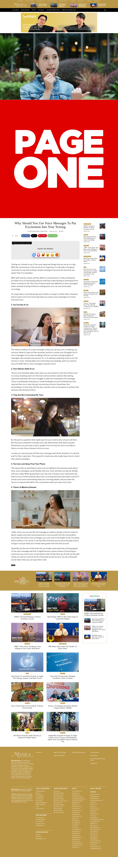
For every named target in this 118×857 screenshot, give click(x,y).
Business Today (87, 224)
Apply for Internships (59, 755)
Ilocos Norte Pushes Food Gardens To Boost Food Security (91, 294)
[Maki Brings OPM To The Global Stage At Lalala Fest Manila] (53, 5)
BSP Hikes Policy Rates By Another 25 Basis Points (102, 4)
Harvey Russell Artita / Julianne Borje (38, 231)
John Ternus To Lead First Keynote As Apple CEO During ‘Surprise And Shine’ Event (90, 271)
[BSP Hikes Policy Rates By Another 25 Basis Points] (93, 5)
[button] (105, 10)
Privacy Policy (94, 755)
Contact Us (39, 752)
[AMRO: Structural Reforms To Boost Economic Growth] (34, 5)
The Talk (13, 565)
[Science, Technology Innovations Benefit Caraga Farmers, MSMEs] (102, 303)
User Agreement (94, 752)
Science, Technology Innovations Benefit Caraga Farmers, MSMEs (91, 304)
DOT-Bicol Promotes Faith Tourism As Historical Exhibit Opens (91, 315)
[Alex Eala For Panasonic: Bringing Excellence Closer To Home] (102, 281)
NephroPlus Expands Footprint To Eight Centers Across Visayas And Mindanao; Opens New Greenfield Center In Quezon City (91, 329)
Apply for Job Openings (60, 752)
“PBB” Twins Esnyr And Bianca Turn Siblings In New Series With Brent (83, 5)
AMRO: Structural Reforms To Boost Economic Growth (43, 4)
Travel (85, 312)
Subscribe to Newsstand (78, 752)
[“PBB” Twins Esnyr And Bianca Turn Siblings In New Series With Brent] (73, 5)
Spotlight (86, 279)
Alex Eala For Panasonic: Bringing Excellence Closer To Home (91, 283)
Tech (85, 267)
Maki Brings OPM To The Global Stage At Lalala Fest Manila (62, 5)
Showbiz (86, 234)
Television (86, 245)
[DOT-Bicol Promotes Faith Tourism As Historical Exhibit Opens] (102, 314)
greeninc (86, 290)
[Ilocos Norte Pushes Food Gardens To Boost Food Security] (102, 292)
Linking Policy (93, 763)
